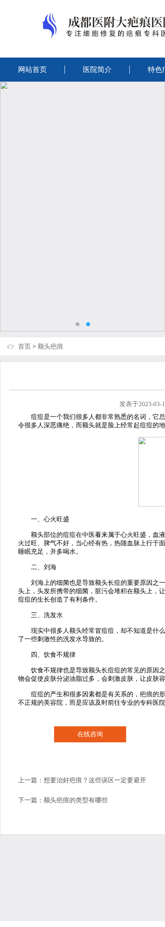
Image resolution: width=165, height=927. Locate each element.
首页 (24, 346)
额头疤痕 (50, 346)
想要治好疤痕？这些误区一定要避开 (95, 780)
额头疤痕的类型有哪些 (76, 800)
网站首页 (32, 70)
